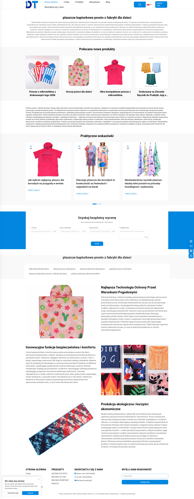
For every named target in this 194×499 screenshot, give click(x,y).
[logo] (32, 4)
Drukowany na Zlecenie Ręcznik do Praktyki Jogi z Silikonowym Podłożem (151, 93)
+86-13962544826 (88, 474)
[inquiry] (191, 255)
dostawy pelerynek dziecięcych (92, 269)
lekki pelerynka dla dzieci (39, 269)
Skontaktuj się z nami (54, 7)
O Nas (28, 473)
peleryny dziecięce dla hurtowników (85, 274)
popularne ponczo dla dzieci (120, 269)
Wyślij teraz (145, 482)
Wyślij (97, 244)
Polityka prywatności (127, 494)
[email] (191, 246)
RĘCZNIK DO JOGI (59, 477)
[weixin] (191, 251)
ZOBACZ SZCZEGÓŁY (42, 72)
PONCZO (55, 483)
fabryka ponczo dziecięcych (64, 269)
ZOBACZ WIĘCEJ (34, 190)
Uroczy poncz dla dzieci (79, 91)
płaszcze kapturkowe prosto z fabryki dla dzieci (48, 274)
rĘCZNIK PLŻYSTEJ (59, 473)
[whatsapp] (191, 241)
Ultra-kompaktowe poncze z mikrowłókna (115, 93)
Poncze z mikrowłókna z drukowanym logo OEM (42, 93)
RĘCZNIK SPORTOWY (60, 480)
